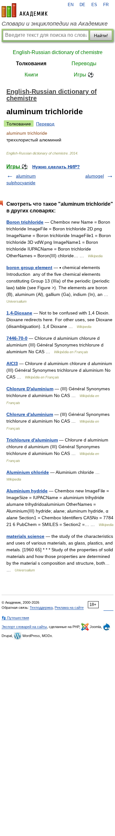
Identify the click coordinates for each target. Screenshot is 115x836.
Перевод (45, 123)
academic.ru (25, 10)
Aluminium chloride (27, 472)
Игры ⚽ (84, 74)
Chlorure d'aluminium (29, 414)
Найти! (101, 35)
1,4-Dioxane (19, 312)
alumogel (94, 176)
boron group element (29, 267)
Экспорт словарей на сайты (24, 627)
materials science (25, 536)
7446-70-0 (16, 338)
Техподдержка (41, 607)
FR (106, 5)
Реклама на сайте (69, 607)
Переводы (84, 63)
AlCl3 (12, 363)
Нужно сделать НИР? (56, 166)
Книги (31, 74)
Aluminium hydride (27, 490)
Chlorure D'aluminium (29, 388)
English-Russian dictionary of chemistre (58, 52)
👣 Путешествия (15, 618)
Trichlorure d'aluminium (32, 439)
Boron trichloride (24, 222)
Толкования (31, 63)
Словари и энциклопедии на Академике (55, 23)
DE (82, 5)
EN (70, 5)
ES (94, 5)
